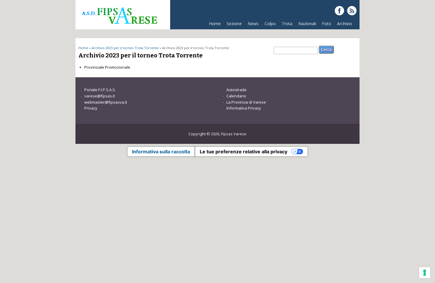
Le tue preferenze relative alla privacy (243, 152)
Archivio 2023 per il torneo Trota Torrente (125, 48)
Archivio (344, 23)
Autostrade (236, 89)
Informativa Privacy (243, 108)
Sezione (234, 23)
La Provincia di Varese (246, 102)
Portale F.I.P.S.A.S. (100, 89)
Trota (287, 23)
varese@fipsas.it (99, 96)
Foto (326, 23)
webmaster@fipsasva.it (105, 102)
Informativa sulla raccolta (161, 152)
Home (215, 23)
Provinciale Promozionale (107, 67)
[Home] (119, 26)
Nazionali (307, 23)
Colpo (270, 23)
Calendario (236, 96)
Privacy (90, 108)
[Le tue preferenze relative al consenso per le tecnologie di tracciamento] (424, 272)
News (253, 23)
